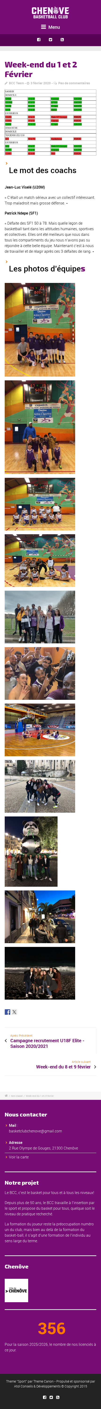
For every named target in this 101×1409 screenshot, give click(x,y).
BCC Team (16, 83)
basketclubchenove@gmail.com (35, 1131)
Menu (53, 27)
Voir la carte (19, 1157)
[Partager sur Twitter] (14, 1012)
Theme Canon (43, 1381)
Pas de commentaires (74, 83)
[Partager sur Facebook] (7, 1012)
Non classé (17, 1096)
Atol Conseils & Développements (37, 1386)
